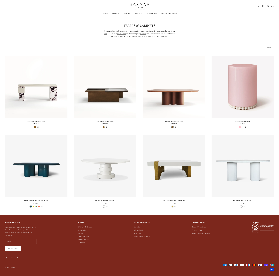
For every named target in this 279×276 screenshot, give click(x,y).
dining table (110, 31)
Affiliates (81, 243)
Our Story (115, 13)
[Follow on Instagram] (12, 257)
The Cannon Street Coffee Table (174, 200)
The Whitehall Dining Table (173, 121)
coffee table (156, 31)
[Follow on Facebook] (6, 257)
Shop (12, 20)
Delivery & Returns (85, 227)
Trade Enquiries (151, 13)
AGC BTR (137, 233)
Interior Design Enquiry (142, 236)
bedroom (143, 34)
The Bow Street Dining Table (242, 200)
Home (6, 20)
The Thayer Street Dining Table (105, 200)
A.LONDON (138, 230)
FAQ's (80, 233)
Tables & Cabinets (21, 20)
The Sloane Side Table (242, 121)
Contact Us (137, 13)
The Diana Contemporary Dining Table (36, 200)
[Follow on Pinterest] (18, 257)
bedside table (121, 34)
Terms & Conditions (199, 227)
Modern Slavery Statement (201, 233)
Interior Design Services (169, 13)
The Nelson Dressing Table (36, 121)
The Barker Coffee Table (105, 121)
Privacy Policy (197, 230)
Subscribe (13, 249)
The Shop (105, 13)
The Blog (126, 13)
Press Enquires (83, 240)
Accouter (137, 227)
